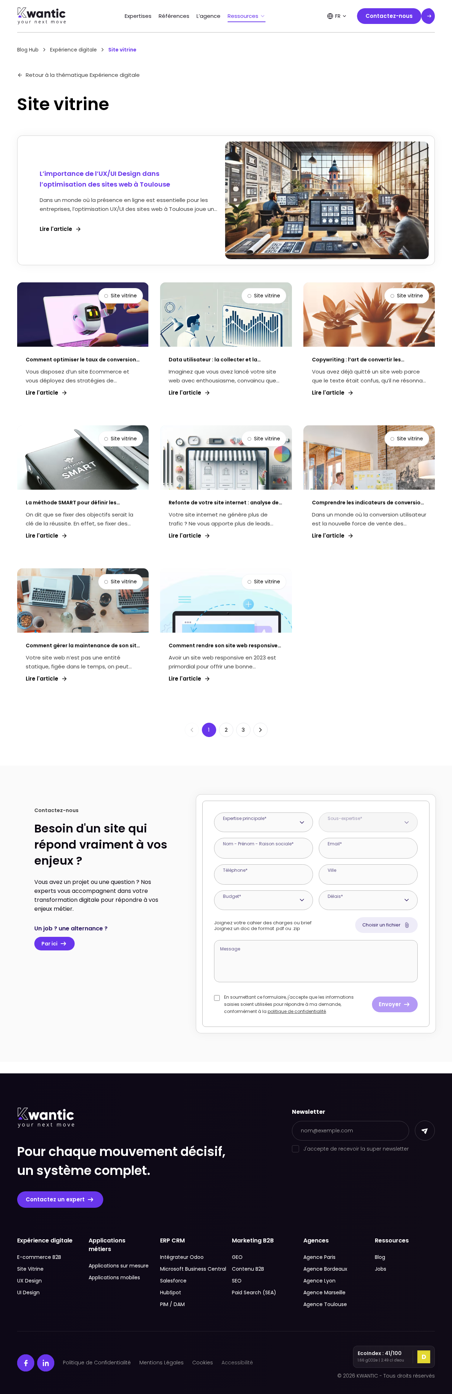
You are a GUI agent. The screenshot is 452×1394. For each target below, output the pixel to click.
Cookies (202, 1362)
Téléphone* (235, 870)
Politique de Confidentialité (97, 1362)
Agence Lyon (319, 1280)
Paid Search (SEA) (254, 1292)
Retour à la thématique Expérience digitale (83, 75)
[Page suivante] (260, 730)
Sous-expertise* (345, 818)
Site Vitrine (30, 1268)
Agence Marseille (324, 1292)
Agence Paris (319, 1257)
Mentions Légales (161, 1362)
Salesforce (173, 1280)
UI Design (28, 1292)
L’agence (208, 16)
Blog (380, 1257)
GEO (237, 1257)
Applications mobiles (114, 1277)
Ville (332, 870)
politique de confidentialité (297, 1011)
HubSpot (170, 1292)
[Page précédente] (192, 730)
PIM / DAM (172, 1304)
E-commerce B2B (39, 1257)
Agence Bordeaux (325, 1268)
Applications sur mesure (119, 1265)
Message (230, 948)
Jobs (380, 1268)
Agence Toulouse (325, 1304)
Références (174, 16)
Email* (335, 843)
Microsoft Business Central (190, 1268)
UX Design (29, 1280)
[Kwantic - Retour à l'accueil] (41, 16)
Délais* (335, 896)
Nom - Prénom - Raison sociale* (258, 843)
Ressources (243, 16)
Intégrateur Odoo (182, 1257)
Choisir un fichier (381, 924)
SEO (237, 1280)
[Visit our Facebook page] (25, 1362)
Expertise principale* (245, 818)
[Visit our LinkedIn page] (45, 1362)
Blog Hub (28, 49)
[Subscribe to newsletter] (425, 1131)
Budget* (232, 896)
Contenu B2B (248, 1268)
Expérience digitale (73, 49)
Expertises (138, 16)
